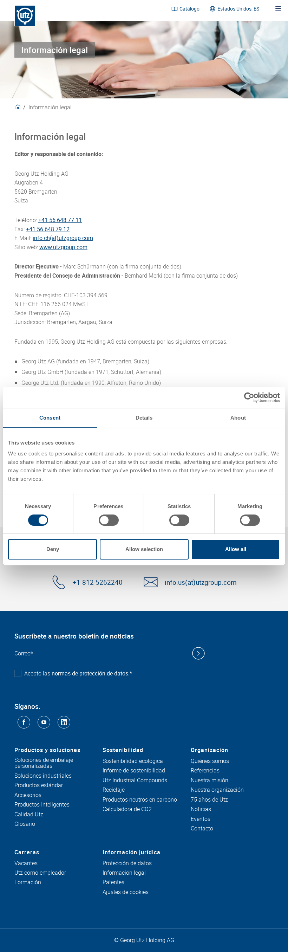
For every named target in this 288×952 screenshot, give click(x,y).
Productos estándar (38, 785)
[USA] (17, 107)
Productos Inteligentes (42, 805)
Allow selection (144, 549)
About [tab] (238, 418)
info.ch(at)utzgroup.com (63, 238)
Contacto (202, 828)
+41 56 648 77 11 (60, 220)
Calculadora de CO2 (127, 809)
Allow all (235, 549)
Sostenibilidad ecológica (133, 761)
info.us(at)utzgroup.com (201, 582)
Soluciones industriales (43, 776)
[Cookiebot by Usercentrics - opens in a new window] (249, 397)
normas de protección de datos (90, 673)
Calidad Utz (28, 814)
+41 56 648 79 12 (48, 229)
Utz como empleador (40, 873)
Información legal (124, 873)
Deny (52, 549)
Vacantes (26, 863)
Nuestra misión (209, 780)
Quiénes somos (210, 761)
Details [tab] (144, 418)
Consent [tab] (49, 418)
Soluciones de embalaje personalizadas (43, 763)
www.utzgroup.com (63, 247)
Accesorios (27, 795)
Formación (27, 882)
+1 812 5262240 (98, 582)
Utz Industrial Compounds (135, 780)
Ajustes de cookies (126, 892)
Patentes (113, 882)
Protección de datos (127, 863)
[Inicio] (24, 15)
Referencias (205, 771)
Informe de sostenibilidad (134, 771)
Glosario (24, 824)
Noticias (201, 809)
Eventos (200, 819)
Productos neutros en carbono (140, 800)
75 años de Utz (209, 800)
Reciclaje (114, 790)
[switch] (109, 520)
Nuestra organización (217, 790)
